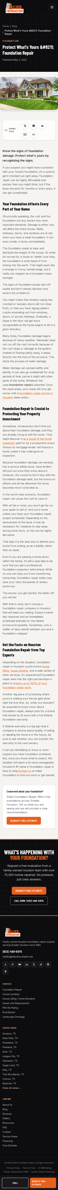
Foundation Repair (12, 989)
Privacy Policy (13, 1168)
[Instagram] (12, 964)
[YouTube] (20, 964)
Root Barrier (9, 1012)
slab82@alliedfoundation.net (18, 956)
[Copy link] (33, 134)
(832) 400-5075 (12, 951)
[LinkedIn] (27, 964)
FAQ (5, 1127)
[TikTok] (41, 964)
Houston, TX (9, 1033)
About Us (7, 1104)
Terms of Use (28, 1168)
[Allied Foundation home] (14, 7)
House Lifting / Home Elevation (19, 998)
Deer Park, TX (10, 1038)
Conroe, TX (9, 1078)
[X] (34, 964)
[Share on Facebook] (33, 125)
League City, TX (11, 1056)
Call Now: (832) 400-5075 (29, 900)
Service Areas (10, 1136)
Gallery (6, 1118)
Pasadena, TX (10, 1042)
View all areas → (12, 1088)
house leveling (19, 670)
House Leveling (11, 994)
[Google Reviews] (5, 971)
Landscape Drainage (14, 1016)
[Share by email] (25, 134)
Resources (8, 1122)
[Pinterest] (48, 964)
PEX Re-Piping (10, 1007)
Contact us (24, 771)
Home (6, 26)
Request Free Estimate (23, 820)
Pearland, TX (10, 1047)
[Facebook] (5, 964)
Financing (8, 1141)
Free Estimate (10, 1145)
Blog (14, 26)
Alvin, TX (7, 1051)
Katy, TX (7, 1069)
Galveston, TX (10, 1060)
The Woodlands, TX (13, 1074)
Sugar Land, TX (11, 1065)
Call (15, 1182)
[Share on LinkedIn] (42, 125)
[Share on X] (25, 125)
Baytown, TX (9, 1083)
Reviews (7, 1113)
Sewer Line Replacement (16, 1003)
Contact (7, 1131)
